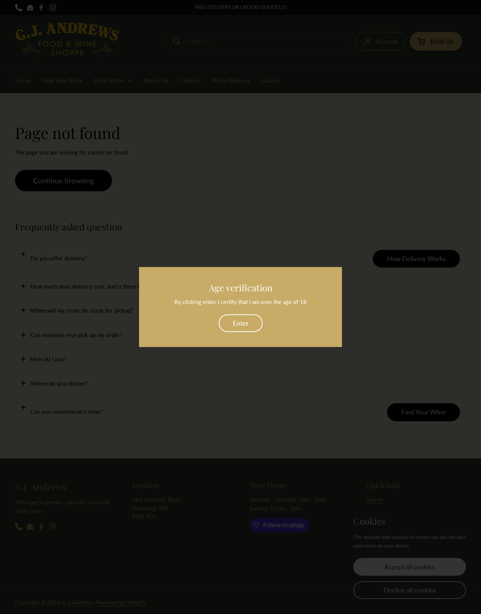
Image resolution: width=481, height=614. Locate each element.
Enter (240, 323)
